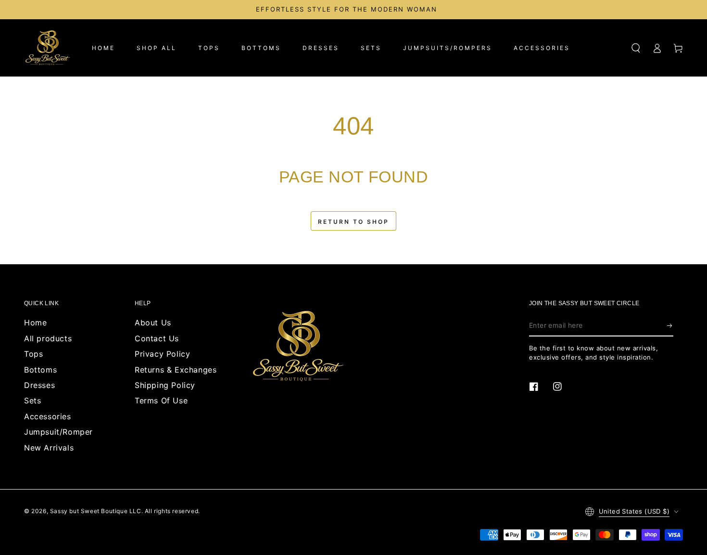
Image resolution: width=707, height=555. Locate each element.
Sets (32, 400)
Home (35, 322)
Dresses (39, 385)
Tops (33, 354)
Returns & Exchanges (175, 369)
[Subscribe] (670, 325)
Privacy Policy (162, 354)
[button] (635, 48)
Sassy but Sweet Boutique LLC (95, 511)
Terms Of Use (161, 400)
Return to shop (353, 221)
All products (48, 338)
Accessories (47, 416)
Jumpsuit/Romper (58, 432)
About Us (153, 322)
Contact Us (157, 338)
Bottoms (40, 369)
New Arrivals (49, 447)
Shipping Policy (165, 385)
